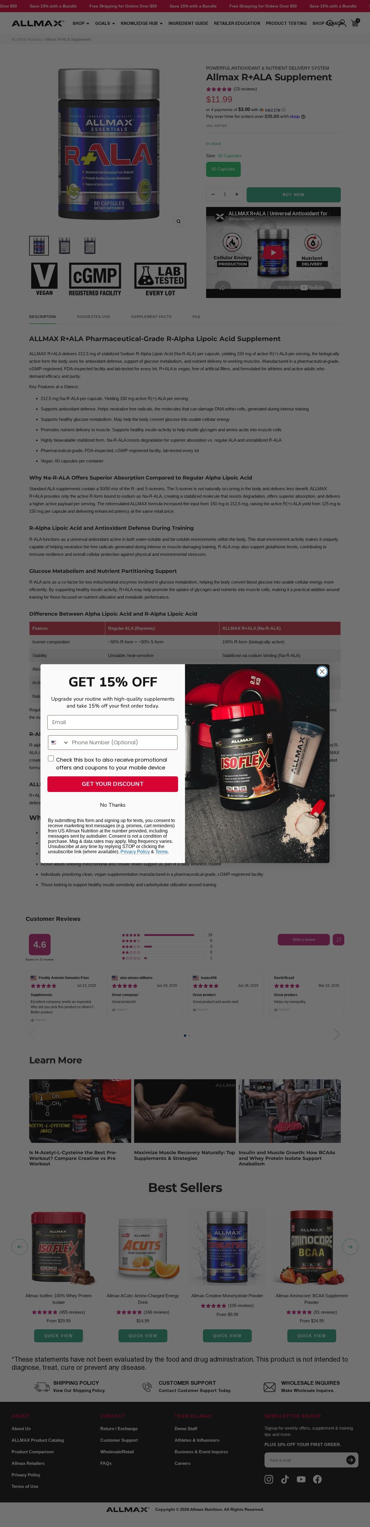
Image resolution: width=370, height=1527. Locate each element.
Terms (161, 851)
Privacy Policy (135, 851)
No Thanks (112, 805)
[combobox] (58, 742)
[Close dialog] (322, 672)
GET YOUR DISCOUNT (113, 784)
